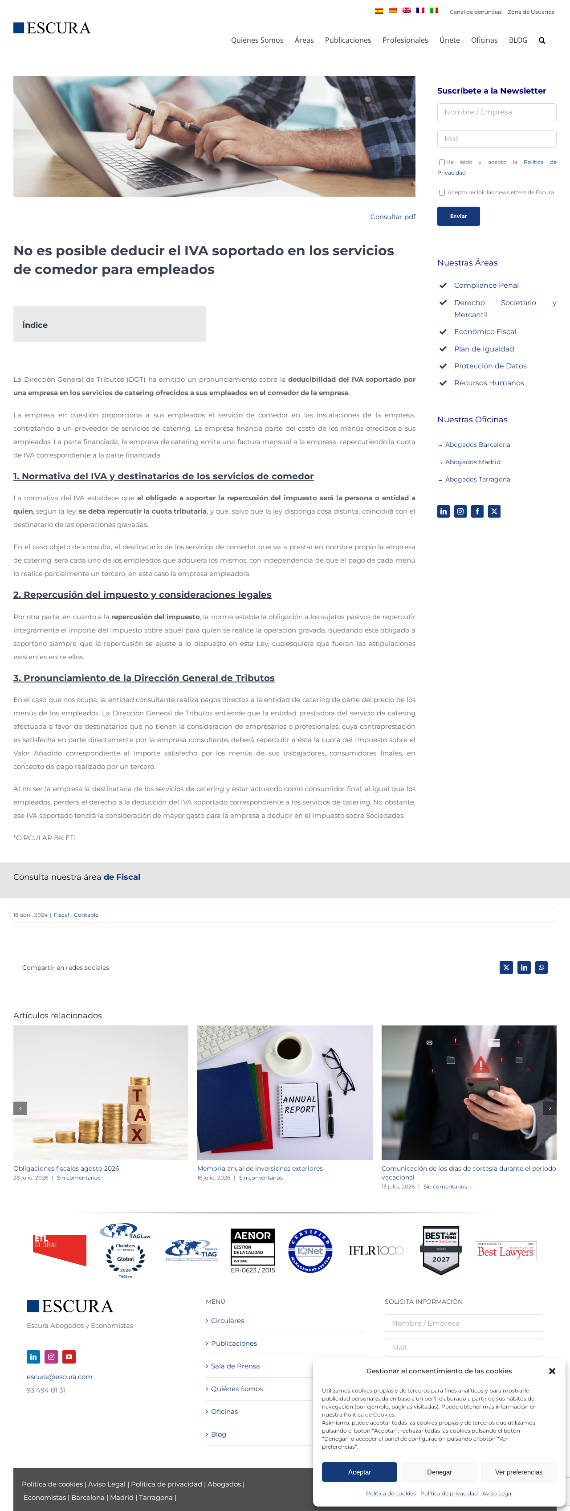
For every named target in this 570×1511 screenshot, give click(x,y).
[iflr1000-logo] (376, 1245)
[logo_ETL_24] (59, 1238)
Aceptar (359, 1472)
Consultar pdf (392, 216)
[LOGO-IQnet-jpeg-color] (310, 1232)
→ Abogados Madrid (469, 462)
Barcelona (88, 1497)
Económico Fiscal (485, 331)
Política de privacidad (449, 1493)
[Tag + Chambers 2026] (125, 1225)
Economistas (45, 1497)
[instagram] (460, 511)
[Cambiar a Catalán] (393, 10)
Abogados (224, 1484)
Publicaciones (234, 1343)
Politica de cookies (53, 1484)
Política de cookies (391, 1493)
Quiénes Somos (237, 1388)
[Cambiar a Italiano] (434, 10)
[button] (552, 1371)
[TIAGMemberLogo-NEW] (191, 1243)
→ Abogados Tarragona (473, 479)
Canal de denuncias (476, 11)
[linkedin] (443, 511)
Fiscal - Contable (76, 914)
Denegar (439, 1472)
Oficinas (224, 1411)
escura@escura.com (60, 1376)
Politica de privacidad (166, 1484)
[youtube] (69, 1357)
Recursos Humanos (489, 383)
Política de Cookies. (370, 1414)
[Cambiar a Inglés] (407, 10)
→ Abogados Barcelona (474, 445)
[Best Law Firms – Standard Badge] (441, 1229)
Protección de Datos (490, 366)
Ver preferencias (519, 1472)
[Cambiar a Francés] (420, 10)
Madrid (122, 1497)
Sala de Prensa (235, 1366)
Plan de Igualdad (484, 349)
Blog (218, 1434)
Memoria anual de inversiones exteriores (260, 1168)
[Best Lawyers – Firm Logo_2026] (506, 1244)
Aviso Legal (497, 1493)
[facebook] (477, 511)
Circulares (227, 1320)
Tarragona (156, 1497)
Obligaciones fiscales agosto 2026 (66, 1168)
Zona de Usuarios (531, 11)
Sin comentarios (79, 1177)
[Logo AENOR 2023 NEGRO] (253, 1232)
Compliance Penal (486, 285)
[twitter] (494, 511)
